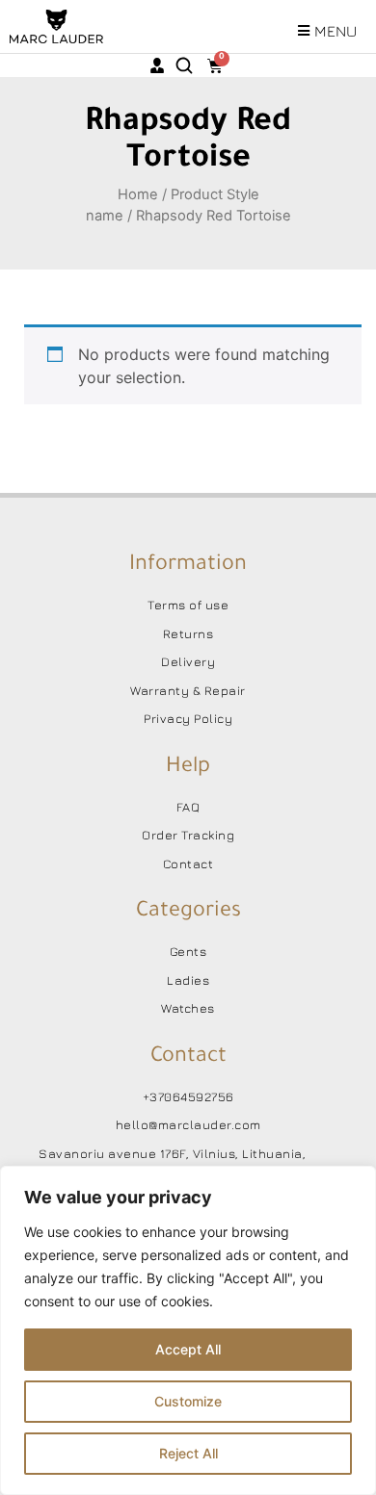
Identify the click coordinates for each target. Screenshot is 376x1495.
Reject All (188, 1453)
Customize (188, 1401)
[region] (188, 1330)
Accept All (188, 1349)
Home (138, 194)
